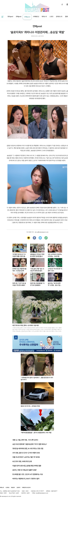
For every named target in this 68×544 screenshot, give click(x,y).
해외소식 (44, 16)
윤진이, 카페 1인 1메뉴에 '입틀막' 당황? (24, 469)
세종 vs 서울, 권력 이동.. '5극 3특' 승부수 (25, 439)
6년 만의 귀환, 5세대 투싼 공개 (22, 461)
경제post (19, 16)
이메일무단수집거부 (26, 487)
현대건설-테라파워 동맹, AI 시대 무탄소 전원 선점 (27, 448)
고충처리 (18, 487)
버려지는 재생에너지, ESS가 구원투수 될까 (25, 478)
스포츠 (51, 16)
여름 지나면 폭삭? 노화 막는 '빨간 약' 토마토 (26, 457)
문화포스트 (59, 16)
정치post (10, 16)
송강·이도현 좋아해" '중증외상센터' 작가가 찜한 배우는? (29, 444)
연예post (27, 16)
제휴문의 (10, 6)
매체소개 (2, 487)
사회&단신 (36, 16)
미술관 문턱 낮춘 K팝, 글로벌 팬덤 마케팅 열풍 (26, 465)
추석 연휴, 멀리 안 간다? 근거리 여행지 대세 (26, 452)
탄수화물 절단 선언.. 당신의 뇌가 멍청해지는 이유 (27, 474)
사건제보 (2, 6)
